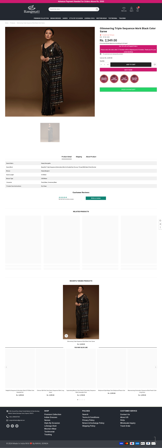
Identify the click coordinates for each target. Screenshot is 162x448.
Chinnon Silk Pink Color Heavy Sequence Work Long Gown (50, 393)
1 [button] (77, 401)
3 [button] (82, 401)
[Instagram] (8, 427)
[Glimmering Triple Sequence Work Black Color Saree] (81, 314)
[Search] (74, 11)
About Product (91, 158)
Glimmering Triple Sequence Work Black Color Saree (81, 343)
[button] (6, 369)
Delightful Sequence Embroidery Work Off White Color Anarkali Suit (20, 393)
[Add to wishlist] (155, 66)
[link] (23, 268)
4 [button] (84, 401)
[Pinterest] (12, 427)
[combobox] (72, 11)
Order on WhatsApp (128, 91)
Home (6, 25)
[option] (81, 2)
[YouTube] (16, 427)
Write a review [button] (95, 200)
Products (12, 25)
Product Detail (67, 158)
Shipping (79, 158)
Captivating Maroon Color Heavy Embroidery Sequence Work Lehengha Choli (81, 393)
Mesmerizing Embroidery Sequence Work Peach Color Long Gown (142, 393)
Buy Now (95, 2)
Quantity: (102, 63)
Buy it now (128, 72)
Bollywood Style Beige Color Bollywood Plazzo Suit (111, 392)
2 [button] (79, 401)
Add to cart (130, 66)
